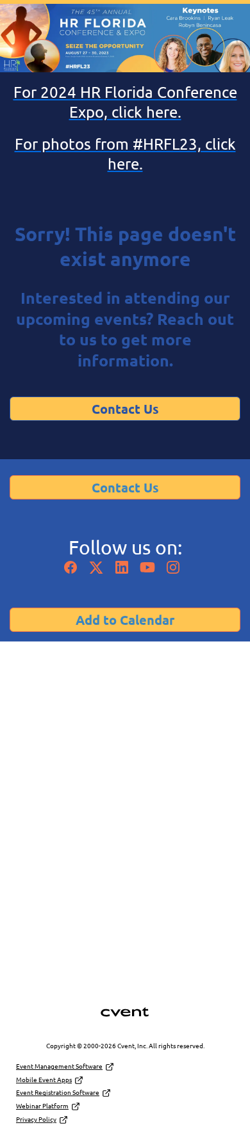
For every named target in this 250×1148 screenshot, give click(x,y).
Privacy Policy (36, 1119)
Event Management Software (59, 1066)
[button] (74, 570)
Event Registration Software (57, 1092)
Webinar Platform (42, 1105)
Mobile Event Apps (44, 1079)
